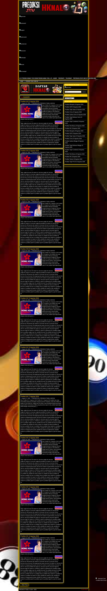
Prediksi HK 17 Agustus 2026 (30, 396)
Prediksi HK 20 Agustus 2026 (30, 249)
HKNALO (37, 133)
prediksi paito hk (30, 144)
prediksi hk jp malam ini (49, 139)
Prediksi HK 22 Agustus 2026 (30, 151)
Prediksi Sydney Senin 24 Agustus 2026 (75, 114)
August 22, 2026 (26, 152)
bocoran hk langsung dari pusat (36, 128)
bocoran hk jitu (54, 126)
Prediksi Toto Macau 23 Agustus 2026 (75, 125)
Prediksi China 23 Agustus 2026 (73, 138)
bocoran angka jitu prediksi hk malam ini (41, 125)
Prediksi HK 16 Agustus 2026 (30, 438)
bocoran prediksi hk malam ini (32, 132)
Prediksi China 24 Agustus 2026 (73, 112)
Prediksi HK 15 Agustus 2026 (30, 487)
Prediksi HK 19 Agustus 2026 (30, 298)
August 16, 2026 (26, 439)
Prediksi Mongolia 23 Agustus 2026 (74, 131)
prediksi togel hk (48, 144)
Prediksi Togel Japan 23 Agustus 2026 (75, 136)
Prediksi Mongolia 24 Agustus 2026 (74, 104)
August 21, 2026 (26, 201)
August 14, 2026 (26, 538)
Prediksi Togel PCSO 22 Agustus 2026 (75, 161)
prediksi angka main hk (30, 135)
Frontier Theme (84, 589)
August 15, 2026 (26, 488)
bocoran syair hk (45, 132)
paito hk (43, 133)
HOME (21, 81)
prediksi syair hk (39, 144)
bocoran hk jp (24, 128)
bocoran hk (55, 125)
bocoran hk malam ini (50, 128)
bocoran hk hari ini (45, 126)
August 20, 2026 (26, 250)
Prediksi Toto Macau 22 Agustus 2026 (75, 154)
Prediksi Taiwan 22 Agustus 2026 (73, 159)
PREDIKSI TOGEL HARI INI (32, 81)
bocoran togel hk (54, 132)
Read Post (58, 122)
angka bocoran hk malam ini (31, 123)
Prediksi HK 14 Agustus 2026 (30, 536)
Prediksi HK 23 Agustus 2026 (30, 101)
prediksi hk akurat (48, 137)
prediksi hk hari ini (30, 139)
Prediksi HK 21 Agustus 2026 (30, 200)
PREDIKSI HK (36, 103)
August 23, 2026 (26, 103)
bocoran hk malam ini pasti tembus (46, 130)
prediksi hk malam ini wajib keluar (45, 142)
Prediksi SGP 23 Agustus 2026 (73, 133)
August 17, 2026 (26, 398)
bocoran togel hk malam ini (28, 133)
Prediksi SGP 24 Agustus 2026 (73, 107)
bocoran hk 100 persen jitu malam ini (30, 126)
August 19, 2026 (26, 300)
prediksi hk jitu (39, 139)
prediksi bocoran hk (42, 135)
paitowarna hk (48, 133)
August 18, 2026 (26, 349)
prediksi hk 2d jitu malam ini (36, 137)
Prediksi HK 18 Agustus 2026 (30, 347)
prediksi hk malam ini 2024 (33, 140)
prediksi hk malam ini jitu (47, 140)
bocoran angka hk (43, 123)
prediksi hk (25, 137)
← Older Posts (24, 585)
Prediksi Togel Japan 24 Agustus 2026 (75, 109)
